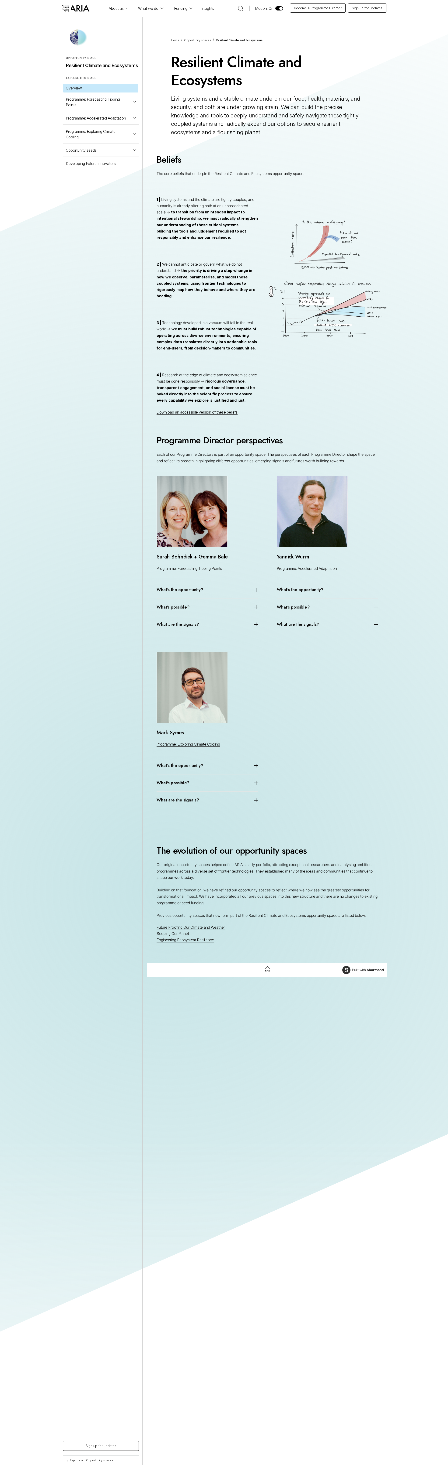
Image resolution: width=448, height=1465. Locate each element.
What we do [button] (148, 8)
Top (267, 971)
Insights (207, 8)
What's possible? (173, 607)
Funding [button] (180, 8)
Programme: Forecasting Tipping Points (189, 568)
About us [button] (116, 8)
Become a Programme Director (318, 8)
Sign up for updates (367, 8)
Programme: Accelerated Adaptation (307, 568)
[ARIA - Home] (76, 8)
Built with (368, 970)
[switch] (269, 8)
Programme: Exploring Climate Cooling (188, 744)
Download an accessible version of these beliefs (197, 412)
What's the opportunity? (180, 590)
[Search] (240, 7)
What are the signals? (178, 624)
